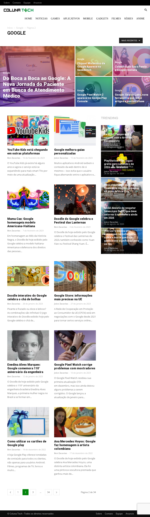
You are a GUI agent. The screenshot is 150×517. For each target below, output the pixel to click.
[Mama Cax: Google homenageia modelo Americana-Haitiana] (28, 199)
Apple (47, 40)
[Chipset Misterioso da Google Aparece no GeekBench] (93, 61)
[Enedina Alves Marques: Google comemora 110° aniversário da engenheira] (28, 345)
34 (48, 492)
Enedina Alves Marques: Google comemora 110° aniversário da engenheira (25, 368)
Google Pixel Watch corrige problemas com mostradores (74, 366)
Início (10, 27)
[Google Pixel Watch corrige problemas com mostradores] (75, 345)
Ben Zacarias (9, 102)
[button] (145, 10)
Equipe (27, 2)
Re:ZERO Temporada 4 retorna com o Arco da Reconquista (118, 137)
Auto (65, 40)
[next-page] (56, 492)
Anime (140, 18)
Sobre (7, 2)
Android (12, 40)
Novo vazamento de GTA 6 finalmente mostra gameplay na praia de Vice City (121, 188)
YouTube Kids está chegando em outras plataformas (27, 151)
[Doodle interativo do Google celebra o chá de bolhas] (28, 276)
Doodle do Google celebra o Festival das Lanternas (73, 220)
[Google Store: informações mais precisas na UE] (75, 276)
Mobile (88, 18)
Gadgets (102, 18)
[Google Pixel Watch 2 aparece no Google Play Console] (93, 92)
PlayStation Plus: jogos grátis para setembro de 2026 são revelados (119, 164)
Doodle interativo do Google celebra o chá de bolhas (27, 297)
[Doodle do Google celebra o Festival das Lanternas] (75, 199)
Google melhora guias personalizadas (69, 151)
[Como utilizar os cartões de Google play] (28, 422)
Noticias (41, 18)
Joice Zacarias (61, 157)
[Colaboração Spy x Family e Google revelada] (131, 61)
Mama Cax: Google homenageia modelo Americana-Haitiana (21, 222)
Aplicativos (71, 18)
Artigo (56, 40)
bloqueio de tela (79, 40)
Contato (17, 2)
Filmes (116, 18)
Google (19, 27)
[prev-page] (10, 492)
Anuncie (37, 2)
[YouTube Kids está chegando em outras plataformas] (28, 130)
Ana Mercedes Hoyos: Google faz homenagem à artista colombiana (74, 445)
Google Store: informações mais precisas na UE (73, 297)
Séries (128, 18)
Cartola (94, 40)
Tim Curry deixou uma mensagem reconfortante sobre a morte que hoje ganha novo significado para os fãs (121, 237)
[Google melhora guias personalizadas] (75, 130)
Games (55, 18)
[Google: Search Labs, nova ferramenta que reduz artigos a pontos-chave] (131, 92)
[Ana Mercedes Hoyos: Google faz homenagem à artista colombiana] (75, 422)
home (28, 18)
